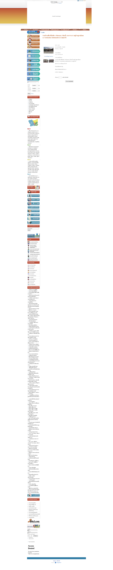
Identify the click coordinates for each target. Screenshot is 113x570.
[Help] (32, 93)
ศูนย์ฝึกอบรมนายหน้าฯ (55, 29)
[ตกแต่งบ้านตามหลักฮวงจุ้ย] (33, 495)
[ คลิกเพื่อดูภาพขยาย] (48, 56)
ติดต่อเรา (84, 29)
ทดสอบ (91, 29)
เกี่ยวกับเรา (75, 29)
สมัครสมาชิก (31, 538)
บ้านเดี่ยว (43, 32)
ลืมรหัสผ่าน (31, 537)
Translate (60, 3)
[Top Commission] (33, 65)
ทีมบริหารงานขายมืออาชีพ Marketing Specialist (45, 29)
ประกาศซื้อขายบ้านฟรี (65, 29)
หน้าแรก (25, 29)
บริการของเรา (35, 29)
